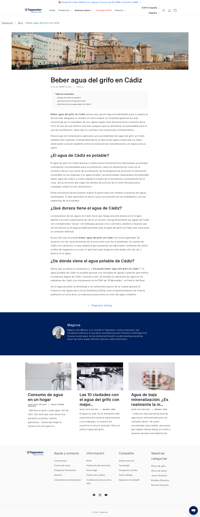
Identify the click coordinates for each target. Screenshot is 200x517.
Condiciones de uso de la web (99, 481)
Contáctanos (60, 461)
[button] (65, 10)
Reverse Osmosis (160, 485)
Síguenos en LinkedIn (129, 480)
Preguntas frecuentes (65, 470)
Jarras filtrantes (159, 476)
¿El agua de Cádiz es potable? (69, 97)
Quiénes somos (82, 10)
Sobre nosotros (126, 461)
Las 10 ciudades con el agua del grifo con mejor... (99, 400)
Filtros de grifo (158, 466)
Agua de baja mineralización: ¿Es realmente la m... (149, 400)
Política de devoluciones (99, 466)
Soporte (119, 10)
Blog (20, 23)
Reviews (58, 475)
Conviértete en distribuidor (67, 480)
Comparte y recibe (128, 470)
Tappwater (7, 23)
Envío (89, 461)
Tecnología (124, 466)
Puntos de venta (62, 466)
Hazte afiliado (126, 475)
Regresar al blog (102, 305)
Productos (64, 10)
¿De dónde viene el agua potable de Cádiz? (74, 104)
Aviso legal (92, 470)
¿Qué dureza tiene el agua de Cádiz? (71, 101)
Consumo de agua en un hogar (45, 397)
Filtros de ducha (159, 471)
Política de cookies (96, 475)
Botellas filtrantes (160, 480)
